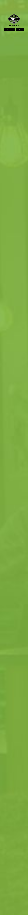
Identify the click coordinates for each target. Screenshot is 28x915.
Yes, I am (8, 30)
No (18, 30)
